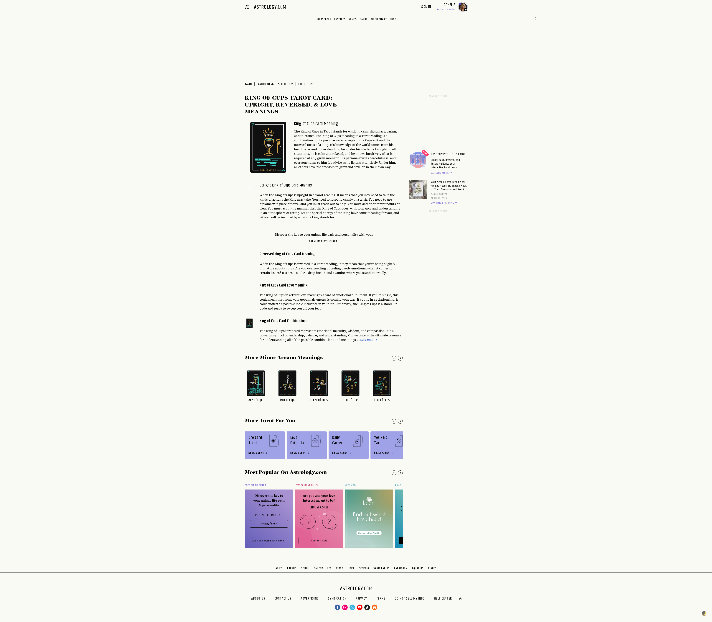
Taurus (291, 568)
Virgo (339, 568)
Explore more (440, 173)
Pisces (432, 568)
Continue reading (442, 203)
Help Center (443, 599)
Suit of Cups (286, 84)
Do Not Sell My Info (410, 599)
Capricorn (401, 568)
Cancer (318, 568)
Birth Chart (379, 19)
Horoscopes (323, 19)
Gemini (305, 568)
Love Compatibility (307, 485)
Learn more (366, 340)
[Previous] (394, 358)
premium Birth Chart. (323, 241)
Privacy (361, 599)
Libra (351, 568)
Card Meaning (265, 84)
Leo (329, 568)
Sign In (426, 6)
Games (353, 19)
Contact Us (282, 599)
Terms (381, 599)
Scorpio (364, 568)
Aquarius (418, 568)
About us (258, 599)
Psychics (340, 19)
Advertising (310, 599)
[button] (461, 599)
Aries (279, 568)
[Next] (400, 358)
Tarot (364, 19)
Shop (393, 19)
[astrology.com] (269, 7)
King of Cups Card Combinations (284, 321)
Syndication (337, 599)
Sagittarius (381, 568)
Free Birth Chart (255, 485)
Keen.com (350, 485)
